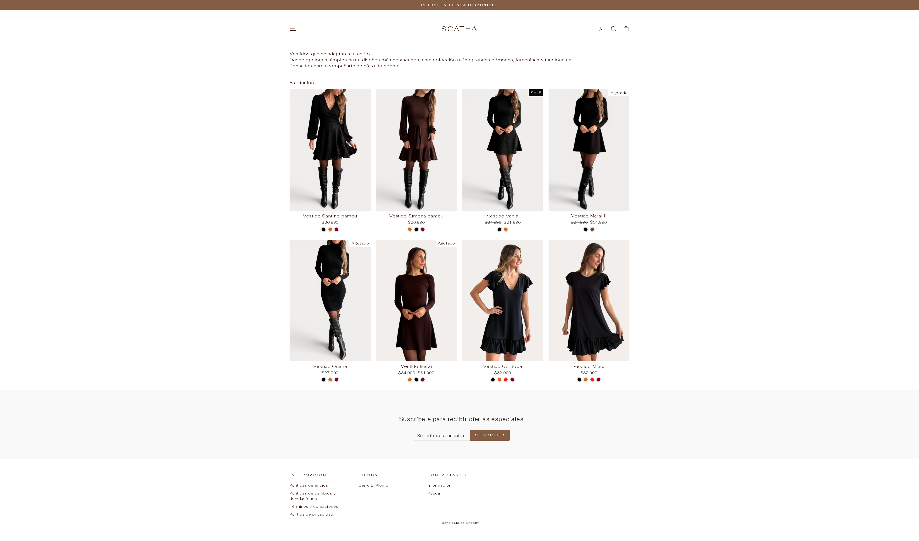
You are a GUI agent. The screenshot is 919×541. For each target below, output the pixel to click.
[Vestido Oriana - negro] (323, 379)
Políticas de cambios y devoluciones (313, 496)
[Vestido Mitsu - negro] (579, 379)
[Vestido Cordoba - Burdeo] (512, 379)
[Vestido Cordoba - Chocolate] (499, 379)
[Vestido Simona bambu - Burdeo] (422, 229)
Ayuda (434, 493)
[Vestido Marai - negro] (416, 379)
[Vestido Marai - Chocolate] (410, 379)
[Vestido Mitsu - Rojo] (592, 379)
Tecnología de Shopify (459, 523)
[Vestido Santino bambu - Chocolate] (330, 229)
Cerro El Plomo (373, 485)
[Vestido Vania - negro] (499, 229)
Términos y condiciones (314, 506)
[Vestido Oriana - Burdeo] (336, 379)
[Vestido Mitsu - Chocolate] (585, 379)
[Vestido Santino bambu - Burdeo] (336, 229)
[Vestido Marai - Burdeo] (422, 379)
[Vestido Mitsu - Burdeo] (598, 379)
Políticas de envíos (309, 485)
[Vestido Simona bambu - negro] (416, 229)
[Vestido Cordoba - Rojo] (506, 379)
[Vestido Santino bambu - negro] (323, 229)
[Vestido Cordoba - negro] (493, 379)
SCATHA (459, 29)
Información (440, 485)
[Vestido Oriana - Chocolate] (330, 379)
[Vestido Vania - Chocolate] (506, 229)
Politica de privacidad (311, 514)
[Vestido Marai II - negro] (585, 229)
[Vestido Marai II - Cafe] (592, 229)
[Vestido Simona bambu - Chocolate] (410, 229)
